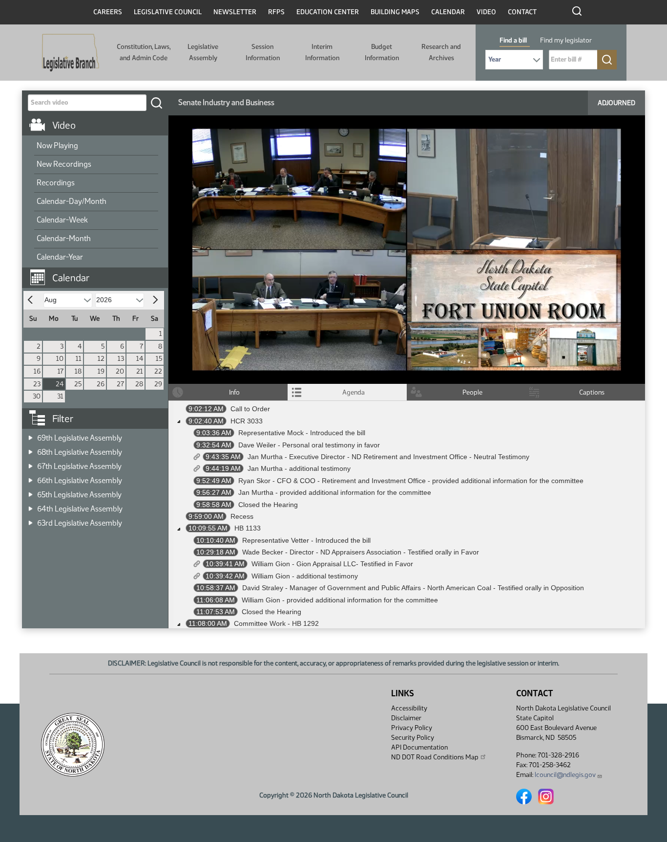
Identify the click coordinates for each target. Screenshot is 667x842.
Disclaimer (406, 718)
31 (60, 396)
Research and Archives (441, 52)
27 (120, 384)
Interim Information (322, 52)
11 (79, 359)
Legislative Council (168, 12)
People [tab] (472, 392)
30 (37, 396)
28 (139, 384)
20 (120, 371)
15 (159, 359)
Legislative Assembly (203, 52)
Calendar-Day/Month (71, 201)
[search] (156, 103)
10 (59, 359)
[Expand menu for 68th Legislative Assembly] (30, 449)
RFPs (276, 12)
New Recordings (64, 164)
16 (37, 371)
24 (59, 384)
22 (158, 371)
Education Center (327, 12)
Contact (522, 12)
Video (486, 12)
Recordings (56, 182)
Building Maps (395, 12)
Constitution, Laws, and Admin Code (143, 52)
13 (121, 359)
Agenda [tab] (353, 392)
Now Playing (57, 145)
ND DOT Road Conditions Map (435, 757)
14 (139, 359)
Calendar (448, 12)
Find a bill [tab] (513, 40)
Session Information (263, 52)
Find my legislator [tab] (566, 40)
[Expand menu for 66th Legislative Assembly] (30, 477)
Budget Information (382, 52)
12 (101, 359)
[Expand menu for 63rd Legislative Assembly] (30, 520)
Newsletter (234, 12)
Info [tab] (234, 392)
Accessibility (409, 708)
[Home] (71, 52)
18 (78, 371)
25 (78, 384)
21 (139, 371)
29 (158, 384)
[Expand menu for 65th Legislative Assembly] (30, 491)
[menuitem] (96, 146)
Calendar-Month (64, 238)
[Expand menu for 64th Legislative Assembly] (30, 506)
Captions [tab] (591, 392)
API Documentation (419, 747)
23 (37, 384)
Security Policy (412, 737)
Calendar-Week (62, 219)
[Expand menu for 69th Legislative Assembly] (30, 435)
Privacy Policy (411, 728)
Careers (107, 12)
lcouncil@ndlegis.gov (565, 775)
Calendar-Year (60, 257)
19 (101, 371)
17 (60, 371)
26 (100, 384)
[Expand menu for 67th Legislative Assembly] (30, 463)
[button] (98, 272)
